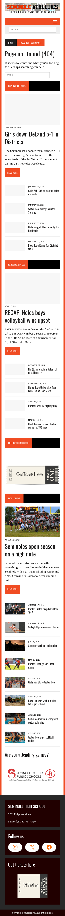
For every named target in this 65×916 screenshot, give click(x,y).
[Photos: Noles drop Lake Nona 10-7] (15, 612)
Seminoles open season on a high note (30, 550)
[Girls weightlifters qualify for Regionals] (15, 230)
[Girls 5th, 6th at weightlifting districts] (15, 194)
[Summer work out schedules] (15, 649)
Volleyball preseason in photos (43, 627)
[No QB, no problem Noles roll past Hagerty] (15, 372)
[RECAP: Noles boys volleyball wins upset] (32, 301)
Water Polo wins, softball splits (41, 739)
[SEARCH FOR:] (32, 29)
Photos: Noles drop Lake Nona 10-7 (43, 610)
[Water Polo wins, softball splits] (15, 740)
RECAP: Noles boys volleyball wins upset (27, 316)
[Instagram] (15, 847)
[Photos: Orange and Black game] (15, 667)
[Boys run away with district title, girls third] (15, 704)
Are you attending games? (27, 754)
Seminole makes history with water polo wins (43, 720)
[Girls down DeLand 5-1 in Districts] (32, 123)
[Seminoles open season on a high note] (32, 535)
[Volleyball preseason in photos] (15, 630)
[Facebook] (49, 847)
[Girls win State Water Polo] (15, 685)
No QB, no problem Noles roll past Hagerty (42, 371)
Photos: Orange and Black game (41, 665)
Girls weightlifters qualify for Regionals (43, 229)
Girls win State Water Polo (41, 682)
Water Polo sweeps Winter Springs (41, 210)
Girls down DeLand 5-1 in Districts (31, 137)
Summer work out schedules (42, 646)
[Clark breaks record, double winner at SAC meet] (15, 427)
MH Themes (48, 912)
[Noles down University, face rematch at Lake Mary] (15, 391)
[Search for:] (27, 75)
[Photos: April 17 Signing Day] (15, 409)
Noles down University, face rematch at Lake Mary (42, 389)
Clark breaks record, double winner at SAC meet (42, 426)
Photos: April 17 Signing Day (42, 406)
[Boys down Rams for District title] (15, 248)
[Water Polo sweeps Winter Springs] (15, 212)
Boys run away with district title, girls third (42, 702)
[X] (32, 847)
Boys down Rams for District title (43, 247)
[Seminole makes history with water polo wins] (15, 722)
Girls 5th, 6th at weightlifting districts (43, 192)
